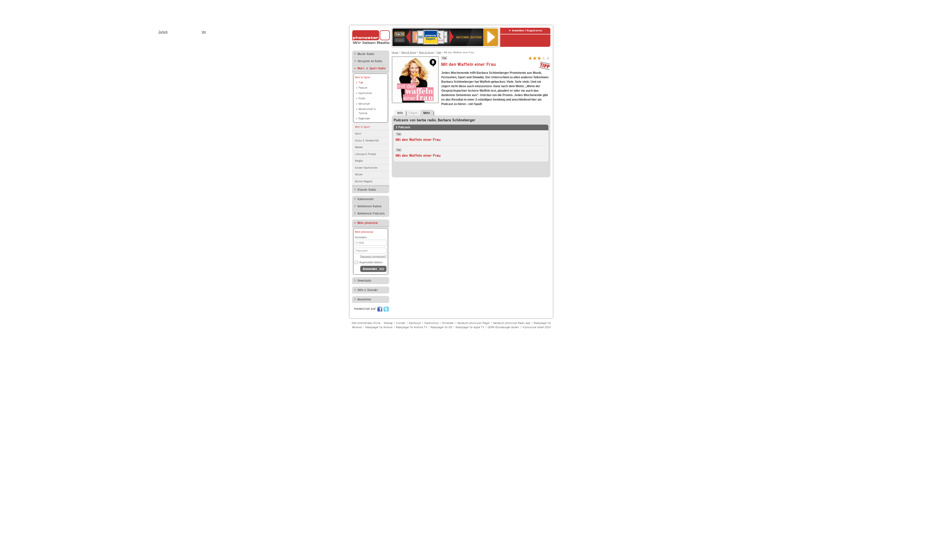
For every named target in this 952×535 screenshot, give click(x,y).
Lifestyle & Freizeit (365, 154)
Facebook (379, 309)
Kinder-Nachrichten (366, 167)
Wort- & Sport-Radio (371, 68)
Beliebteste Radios (369, 206)
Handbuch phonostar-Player (473, 323)
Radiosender (365, 199)
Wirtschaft (364, 104)
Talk (360, 82)
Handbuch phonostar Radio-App (511, 323)
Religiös (359, 160)
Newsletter (364, 299)
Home (395, 52)
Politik (361, 98)
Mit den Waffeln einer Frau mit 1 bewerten (530, 58)
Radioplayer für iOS (441, 327)
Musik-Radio (365, 54)
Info (400, 113)
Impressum (415, 323)
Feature (362, 87)
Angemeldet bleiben (371, 262)
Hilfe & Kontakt (367, 290)
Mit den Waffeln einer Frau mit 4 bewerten (543, 58)
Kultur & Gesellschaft (367, 140)
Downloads (364, 280)
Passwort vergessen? (373, 256)
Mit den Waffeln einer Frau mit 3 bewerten (539, 58)
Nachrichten (365, 93)
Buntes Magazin (364, 181)
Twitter (386, 309)
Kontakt (400, 323)
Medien (359, 147)
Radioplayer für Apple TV (470, 327)
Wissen (359, 174)
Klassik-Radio (366, 189)
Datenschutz (431, 323)
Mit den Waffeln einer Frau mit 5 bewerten (548, 58)
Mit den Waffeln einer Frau (418, 139)
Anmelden (370, 269)
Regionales (364, 118)
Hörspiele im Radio (369, 61)
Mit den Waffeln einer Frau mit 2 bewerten (535, 58)
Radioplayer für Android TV (411, 327)
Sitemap (388, 323)
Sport (358, 133)
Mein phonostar (367, 223)
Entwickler (448, 323)
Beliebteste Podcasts (371, 213)
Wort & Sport (362, 77)
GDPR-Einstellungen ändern (503, 327)
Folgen (413, 113)
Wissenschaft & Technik (367, 111)
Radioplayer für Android (378, 327)
